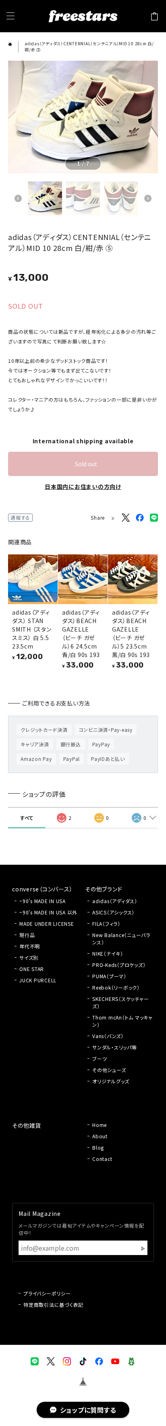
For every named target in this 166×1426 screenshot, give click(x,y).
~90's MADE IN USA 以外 (48, 912)
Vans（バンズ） (108, 1035)
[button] (18, 198)
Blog (98, 1147)
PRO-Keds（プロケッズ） (118, 964)
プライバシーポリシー (47, 1293)
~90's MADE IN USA (42, 900)
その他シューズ (109, 1069)
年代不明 (29, 946)
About (100, 1136)
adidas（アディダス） (114, 900)
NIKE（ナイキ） (107, 953)
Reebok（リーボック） (116, 987)
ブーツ (99, 1058)
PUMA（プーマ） (109, 976)
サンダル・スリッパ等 (114, 1047)
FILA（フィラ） (106, 923)
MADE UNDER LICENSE (46, 923)
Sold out (86, 464)
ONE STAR (31, 968)
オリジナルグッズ (110, 1081)
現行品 (27, 934)
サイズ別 (28, 957)
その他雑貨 (26, 1125)
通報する (20, 517)
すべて (26, 817)
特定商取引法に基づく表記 (53, 1304)
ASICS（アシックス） (113, 912)
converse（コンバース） (42, 889)
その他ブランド (103, 889)
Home (99, 1124)
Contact (102, 1158)
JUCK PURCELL (37, 980)
